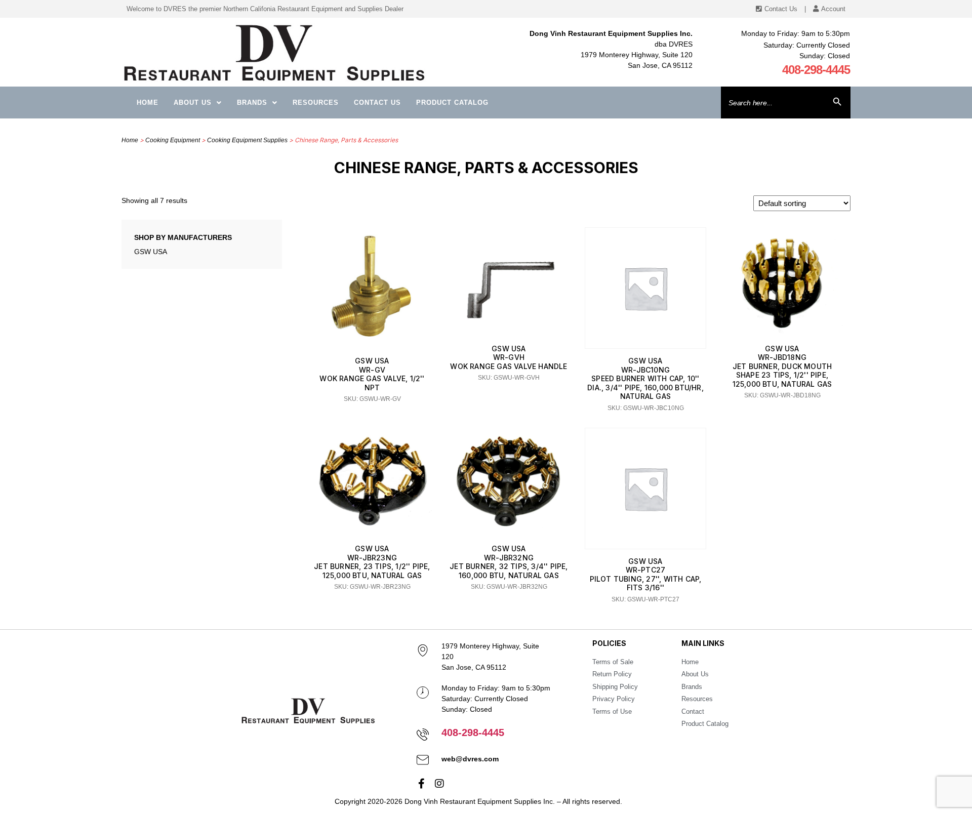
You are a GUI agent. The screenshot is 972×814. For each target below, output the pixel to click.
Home (147, 102)
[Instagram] (439, 784)
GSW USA (150, 252)
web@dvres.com (470, 759)
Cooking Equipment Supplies (247, 140)
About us (193, 102)
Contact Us (377, 102)
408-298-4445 (816, 69)
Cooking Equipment (172, 140)
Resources (316, 102)
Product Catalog (452, 102)
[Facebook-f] (422, 784)
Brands (252, 102)
